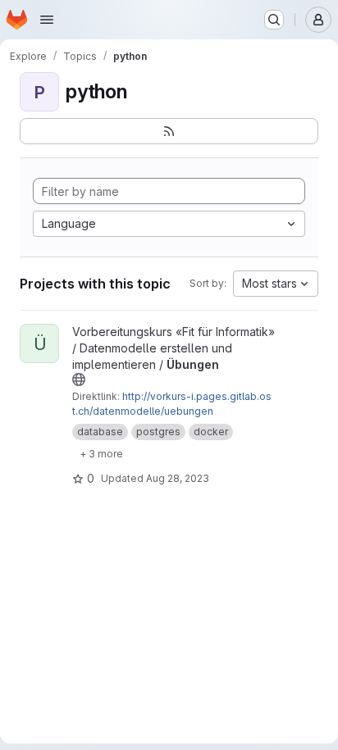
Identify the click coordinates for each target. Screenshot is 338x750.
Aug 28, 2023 (177, 478)
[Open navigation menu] (47, 20)
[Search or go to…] (274, 20)
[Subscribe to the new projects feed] (169, 131)
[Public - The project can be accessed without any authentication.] (78, 379)
